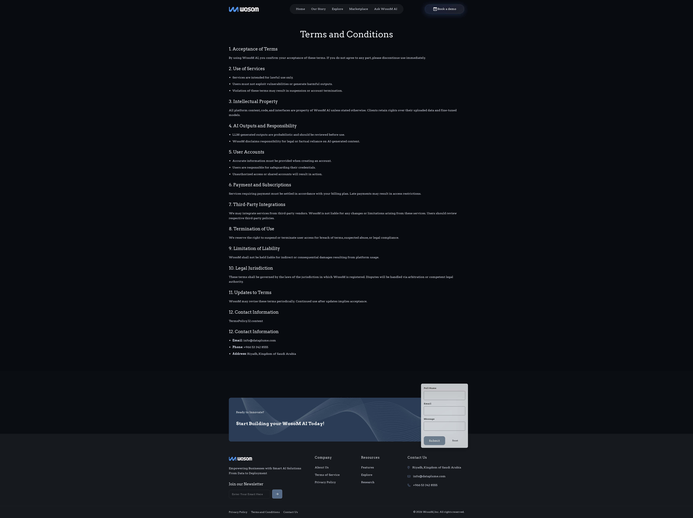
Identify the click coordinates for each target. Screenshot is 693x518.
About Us (322, 467)
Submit (434, 440)
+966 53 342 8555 (425, 485)
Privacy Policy (325, 482)
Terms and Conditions (265, 512)
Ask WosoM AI (385, 9)
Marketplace (358, 9)
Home (300, 9)
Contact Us (290, 512)
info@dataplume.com (429, 476)
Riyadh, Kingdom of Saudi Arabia (436, 467)
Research (367, 482)
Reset (455, 440)
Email (427, 403)
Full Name (430, 388)
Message (429, 419)
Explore (337, 9)
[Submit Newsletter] (277, 494)
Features (367, 467)
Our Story (318, 9)
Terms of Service (327, 475)
